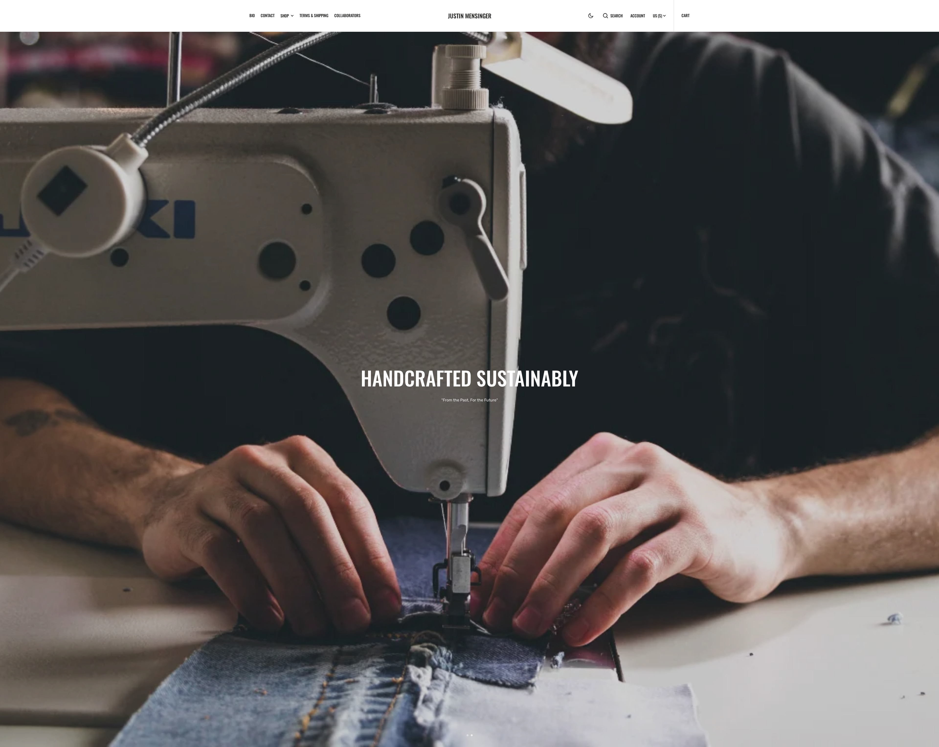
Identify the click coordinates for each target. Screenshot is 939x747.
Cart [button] (686, 15)
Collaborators (347, 15)
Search (616, 15)
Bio (252, 15)
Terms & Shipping (314, 15)
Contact (268, 15)
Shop (284, 16)
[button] (591, 15)
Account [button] (637, 16)
